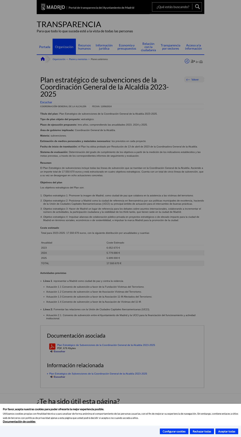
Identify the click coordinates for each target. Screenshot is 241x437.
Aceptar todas (226, 431)
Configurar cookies (174, 431)
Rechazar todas (202, 431)
